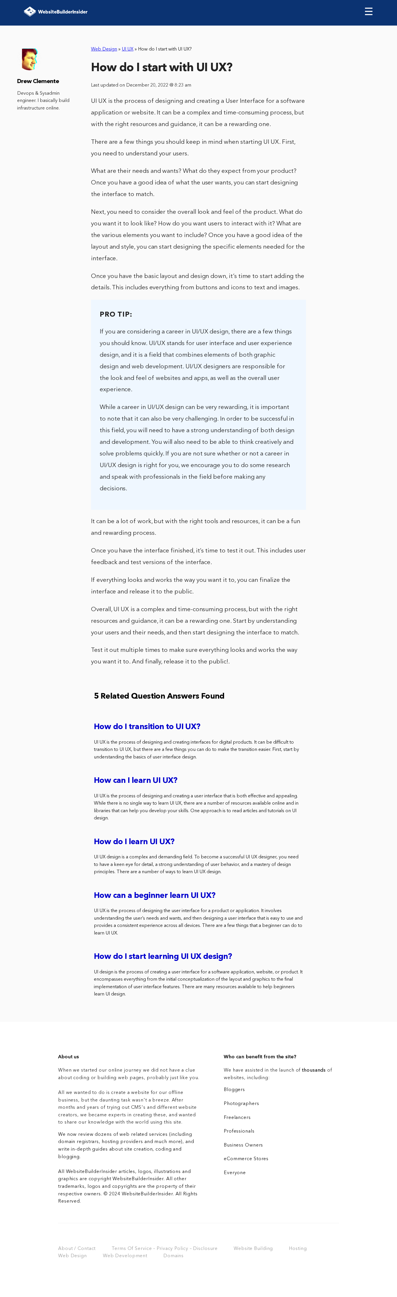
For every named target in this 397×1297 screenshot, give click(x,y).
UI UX (127, 49)
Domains (173, 1256)
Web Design (104, 49)
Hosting (298, 1248)
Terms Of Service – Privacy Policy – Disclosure (165, 1248)
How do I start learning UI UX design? (163, 957)
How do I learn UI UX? (134, 842)
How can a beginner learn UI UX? (154, 896)
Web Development (125, 1256)
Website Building (253, 1248)
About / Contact (77, 1248)
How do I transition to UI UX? (147, 727)
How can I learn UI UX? (136, 781)
